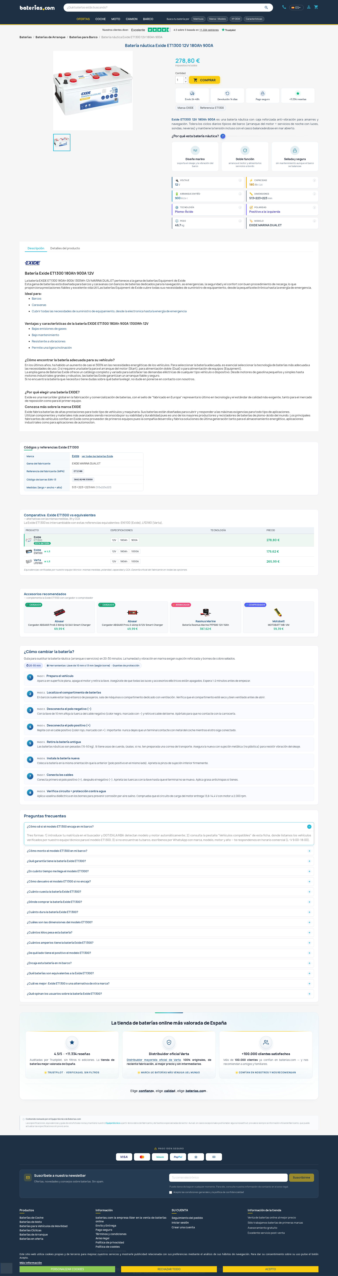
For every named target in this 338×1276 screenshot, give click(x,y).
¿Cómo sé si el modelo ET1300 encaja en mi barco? (60, 826)
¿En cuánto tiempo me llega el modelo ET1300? (58, 871)
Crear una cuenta (183, 1227)
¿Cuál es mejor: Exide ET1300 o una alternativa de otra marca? (68, 983)
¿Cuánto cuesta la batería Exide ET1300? (54, 892)
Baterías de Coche (31, 1218)
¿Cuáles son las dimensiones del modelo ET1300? (60, 922)
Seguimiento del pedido (187, 1218)
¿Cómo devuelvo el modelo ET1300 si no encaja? (59, 881)
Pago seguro (104, 1230)
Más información (31, 1262)
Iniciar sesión (180, 1222)
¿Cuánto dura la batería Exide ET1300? (52, 912)
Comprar (204, 80)
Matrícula (198, 18)
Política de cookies (108, 1247)
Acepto (270, 1269)
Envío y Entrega (106, 1225)
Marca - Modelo (217, 18)
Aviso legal (102, 1238)
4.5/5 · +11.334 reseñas (72, 1054)
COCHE (100, 19)
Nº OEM (236, 18)
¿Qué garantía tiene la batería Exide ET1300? (56, 861)
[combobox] (168, 8)
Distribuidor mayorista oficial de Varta (154, 1060)
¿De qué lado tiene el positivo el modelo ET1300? (59, 953)
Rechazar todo (169, 1269)
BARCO (148, 19)
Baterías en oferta (31, 1239)
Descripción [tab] (36, 248)
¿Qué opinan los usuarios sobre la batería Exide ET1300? (64, 994)
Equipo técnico (113, 1123)
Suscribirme (301, 1177)
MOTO (115, 19)
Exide (75, 456)
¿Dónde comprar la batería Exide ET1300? (54, 902)
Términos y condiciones (111, 1234)
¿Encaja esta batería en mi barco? (49, 963)
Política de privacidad (110, 1242)
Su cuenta (180, 1210)
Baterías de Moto (31, 1222)
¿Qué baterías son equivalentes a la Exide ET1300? (60, 973)
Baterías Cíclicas (30, 1230)
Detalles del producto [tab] (65, 248)
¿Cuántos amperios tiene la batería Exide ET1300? (60, 943)
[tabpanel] (169, 338)
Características (254, 18)
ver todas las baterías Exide (97, 456)
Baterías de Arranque (34, 1234)
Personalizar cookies (67, 1269)
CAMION (131, 19)
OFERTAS (83, 19)
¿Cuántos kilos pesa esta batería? (49, 932)
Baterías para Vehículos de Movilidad (44, 1226)
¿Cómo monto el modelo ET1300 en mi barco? (57, 851)
